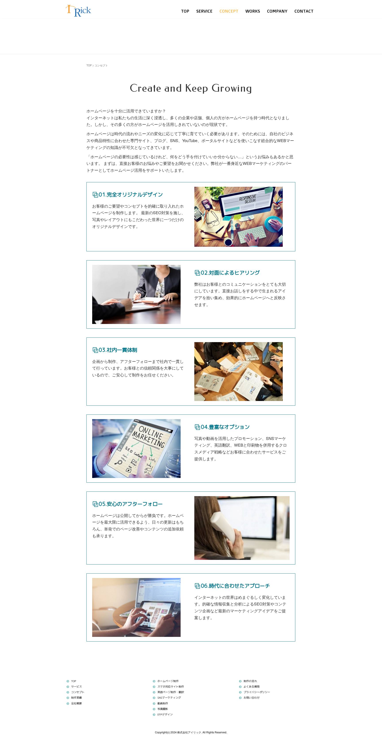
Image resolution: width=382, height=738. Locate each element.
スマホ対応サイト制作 (170, 686)
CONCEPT (229, 11)
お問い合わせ (252, 697)
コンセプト (77, 692)
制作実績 (76, 697)
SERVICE (204, 11)
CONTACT (303, 11)
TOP (185, 11)
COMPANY (277, 11)
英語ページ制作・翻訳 (170, 692)
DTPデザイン (165, 714)
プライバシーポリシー (257, 692)
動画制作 (162, 703)
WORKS (252, 11)
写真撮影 (162, 709)
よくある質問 (252, 686)
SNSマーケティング (169, 697)
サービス (76, 686)
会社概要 (76, 703)
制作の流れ (250, 681)
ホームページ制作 (168, 681)
